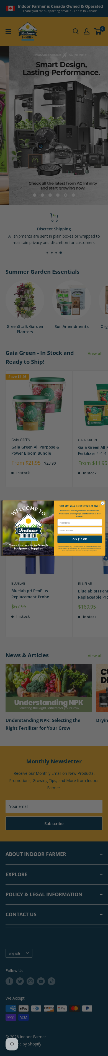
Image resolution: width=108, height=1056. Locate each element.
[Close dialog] (102, 503)
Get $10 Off (80, 539)
